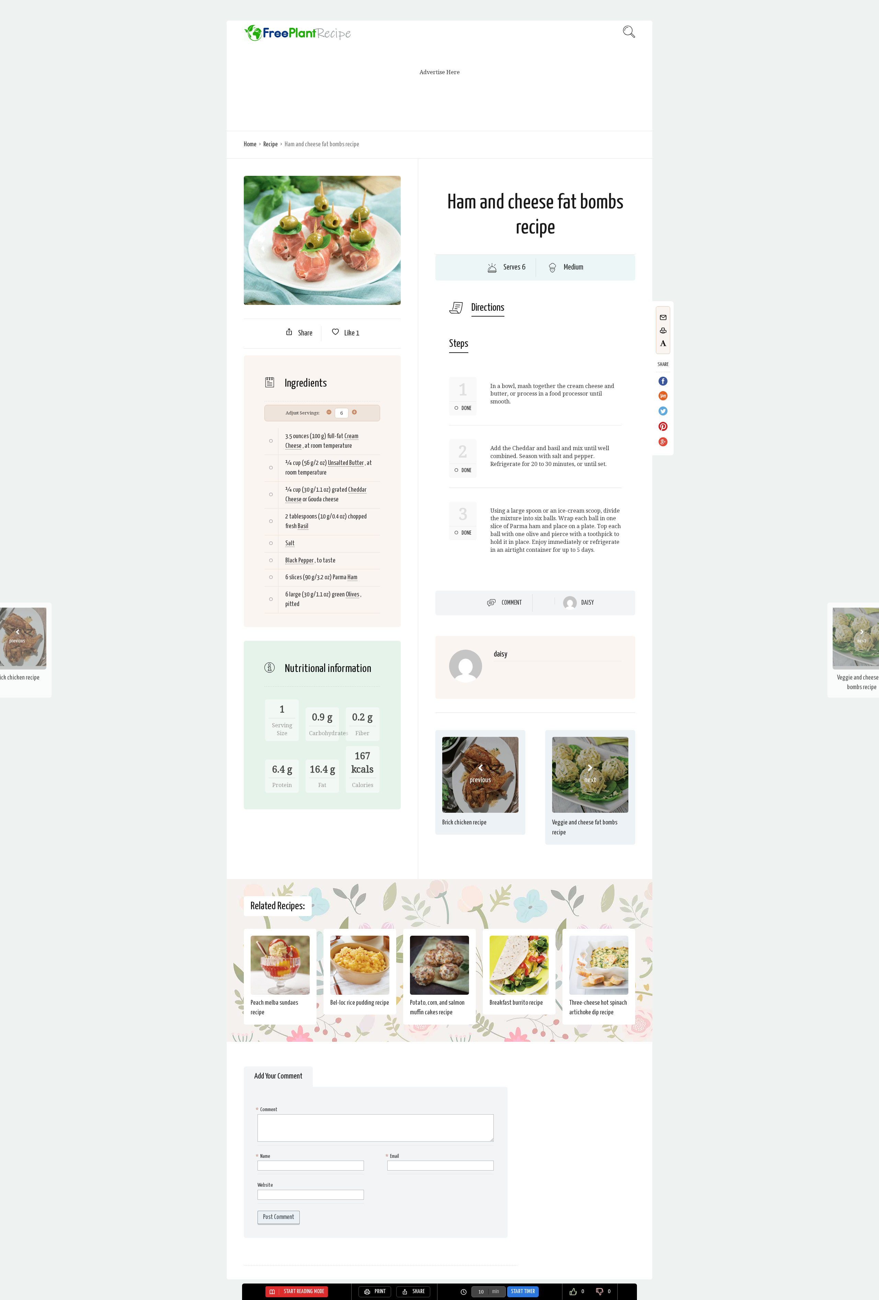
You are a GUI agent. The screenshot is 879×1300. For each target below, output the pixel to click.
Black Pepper (299, 560)
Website (265, 1185)
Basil (303, 526)
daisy (587, 603)
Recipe (270, 144)
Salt (290, 543)
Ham (352, 577)
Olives (352, 594)
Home (250, 144)
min (495, 1292)
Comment (512, 603)
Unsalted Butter (346, 463)
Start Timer (523, 1292)
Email (393, 1156)
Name (264, 1156)
